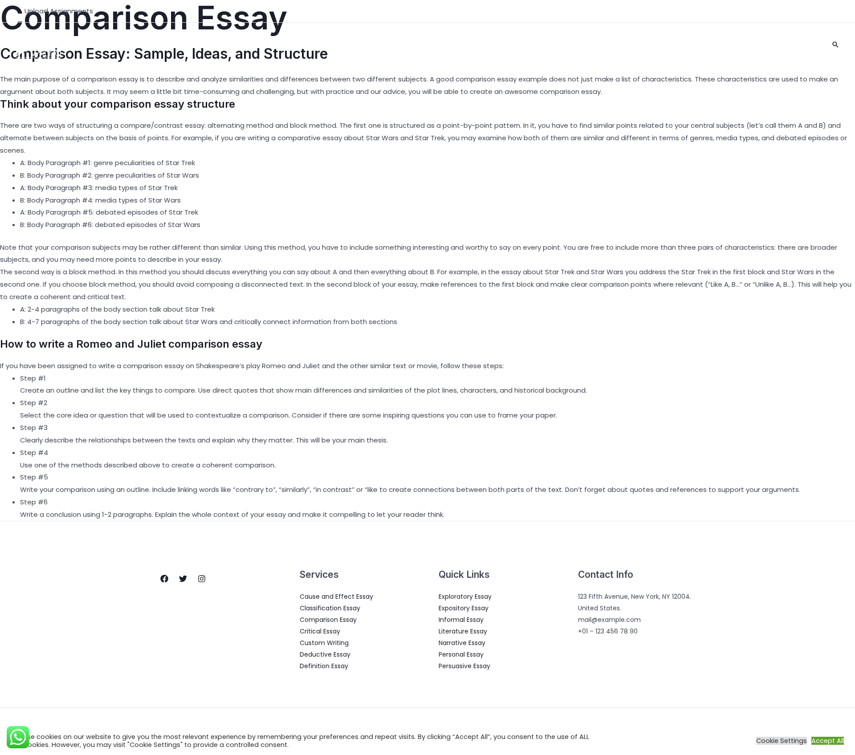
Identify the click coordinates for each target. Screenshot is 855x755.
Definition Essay (324, 666)
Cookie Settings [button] (781, 741)
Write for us (795, 44)
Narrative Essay (462, 642)
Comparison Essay (328, 619)
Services (628, 44)
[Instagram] (202, 579)
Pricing (707, 44)
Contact (747, 44)
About (591, 44)
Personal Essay (461, 654)
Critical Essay (320, 631)
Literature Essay (463, 631)
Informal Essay (461, 619)
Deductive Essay (325, 654)
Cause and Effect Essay (336, 596)
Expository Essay (464, 608)
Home (560, 44)
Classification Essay (330, 608)
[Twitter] (183, 579)
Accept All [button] (827, 741)
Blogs (673, 44)
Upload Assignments (58, 11)
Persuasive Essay (464, 666)
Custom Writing (324, 642)
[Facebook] (164, 579)
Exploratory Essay (465, 596)
